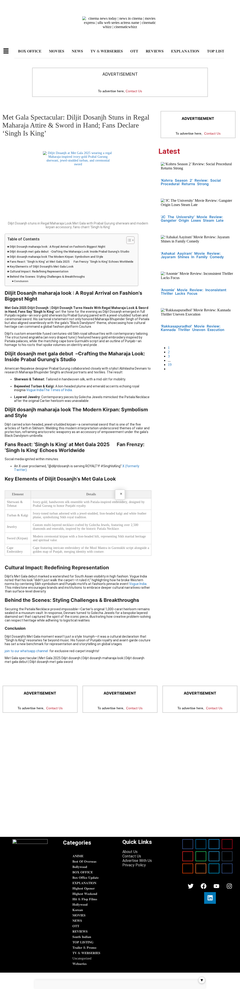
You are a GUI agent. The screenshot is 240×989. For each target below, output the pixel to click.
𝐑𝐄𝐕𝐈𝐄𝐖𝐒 (155, 51)
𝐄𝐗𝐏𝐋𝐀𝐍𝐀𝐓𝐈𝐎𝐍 (185, 51)
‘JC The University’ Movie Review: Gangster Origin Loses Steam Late (192, 219)
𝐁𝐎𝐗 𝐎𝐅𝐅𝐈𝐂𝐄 (29, 51)
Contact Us (134, 91)
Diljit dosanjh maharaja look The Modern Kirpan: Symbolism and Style (56, 256)
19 (170, 365)
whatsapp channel (34, 651)
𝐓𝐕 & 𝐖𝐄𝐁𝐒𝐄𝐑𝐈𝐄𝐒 (106, 51)
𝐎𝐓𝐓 (134, 51)
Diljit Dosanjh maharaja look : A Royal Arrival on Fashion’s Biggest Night (57, 246)
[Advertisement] (120, 755)
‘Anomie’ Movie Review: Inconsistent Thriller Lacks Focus (193, 292)
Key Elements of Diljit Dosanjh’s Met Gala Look (41, 266)
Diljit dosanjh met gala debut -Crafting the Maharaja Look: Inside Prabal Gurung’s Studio (69, 251)
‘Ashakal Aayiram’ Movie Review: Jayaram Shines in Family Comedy (192, 255)
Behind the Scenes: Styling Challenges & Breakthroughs (47, 276)
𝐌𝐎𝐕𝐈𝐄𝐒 (56, 51)
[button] (6, 51)
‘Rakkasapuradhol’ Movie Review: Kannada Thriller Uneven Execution (192, 328)
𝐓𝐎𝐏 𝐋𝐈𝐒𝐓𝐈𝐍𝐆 (219, 51)
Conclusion (21, 281)
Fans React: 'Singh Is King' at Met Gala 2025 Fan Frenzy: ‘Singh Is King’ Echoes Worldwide (71, 261)
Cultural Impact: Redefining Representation (39, 271)
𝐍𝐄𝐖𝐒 (77, 51)
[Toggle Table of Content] (128, 240)
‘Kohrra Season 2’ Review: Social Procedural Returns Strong (191, 182)
